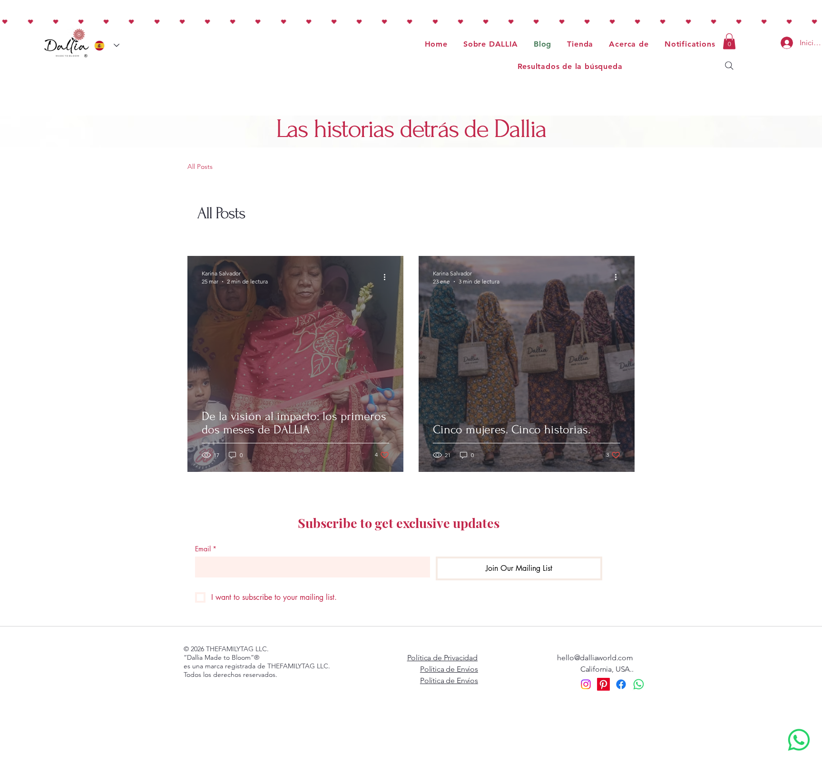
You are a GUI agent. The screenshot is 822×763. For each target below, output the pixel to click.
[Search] (729, 66)
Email (205, 549)
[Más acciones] (387, 277)
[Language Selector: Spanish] (107, 45)
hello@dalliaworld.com (595, 657)
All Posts (200, 166)
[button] (729, 41)
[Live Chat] (798, 739)
